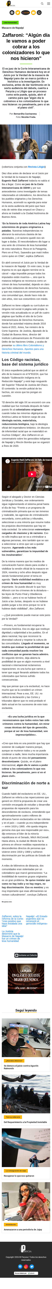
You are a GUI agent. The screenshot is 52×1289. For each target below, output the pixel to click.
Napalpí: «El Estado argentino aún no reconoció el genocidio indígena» (36, 920)
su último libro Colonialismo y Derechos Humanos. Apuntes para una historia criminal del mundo (23, 349)
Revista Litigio (36, 166)
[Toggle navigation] (48, 3)
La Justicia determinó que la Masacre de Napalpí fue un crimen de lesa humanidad (12, 936)
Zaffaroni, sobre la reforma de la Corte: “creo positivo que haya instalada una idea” (13, 921)
